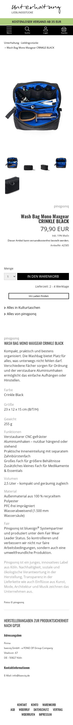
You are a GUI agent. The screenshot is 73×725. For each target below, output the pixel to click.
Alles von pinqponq (21, 314)
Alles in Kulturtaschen (23, 307)
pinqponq (61, 206)
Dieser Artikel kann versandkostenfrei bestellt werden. (38, 240)
